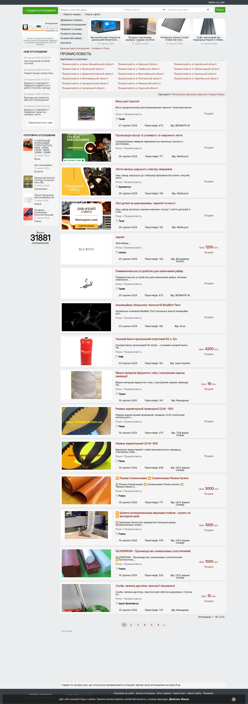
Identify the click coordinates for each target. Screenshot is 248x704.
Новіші (220, 94)
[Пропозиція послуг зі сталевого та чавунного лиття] (86, 148)
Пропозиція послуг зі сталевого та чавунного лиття (149, 135)
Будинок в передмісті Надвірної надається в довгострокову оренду (37, 85)
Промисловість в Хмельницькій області (196, 68)
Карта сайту (194, 693)
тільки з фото (92, 14)
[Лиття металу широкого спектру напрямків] (86, 181)
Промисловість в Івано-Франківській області (88, 64)
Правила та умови (71, 29)
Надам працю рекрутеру (38, 73)
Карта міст (179, 693)
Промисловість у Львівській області (138, 68)
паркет (120, 237)
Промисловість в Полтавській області (139, 78)
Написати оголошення (73, 24)
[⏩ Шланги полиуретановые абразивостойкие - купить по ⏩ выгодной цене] (86, 525)
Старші (212, 94)
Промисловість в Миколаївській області (141, 73)
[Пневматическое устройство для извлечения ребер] (86, 283)
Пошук (220, 9)
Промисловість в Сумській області (138, 88)
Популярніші (179, 94)
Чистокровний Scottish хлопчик (37, 62)
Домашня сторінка (71, 20)
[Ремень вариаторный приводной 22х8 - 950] (86, 421)
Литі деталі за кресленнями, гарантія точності (145, 203)
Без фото (86, 249)
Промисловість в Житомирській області (85, 78)
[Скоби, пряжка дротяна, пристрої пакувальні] (86, 598)
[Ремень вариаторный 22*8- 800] (86, 456)
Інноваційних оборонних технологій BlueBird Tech (148, 305)
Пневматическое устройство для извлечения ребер (149, 271)
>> (164, 624)
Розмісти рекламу (71, 33)
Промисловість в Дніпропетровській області (87, 73)
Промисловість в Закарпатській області (85, 83)
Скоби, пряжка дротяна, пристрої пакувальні (145, 585)
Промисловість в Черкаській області (195, 73)
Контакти (66, 42)
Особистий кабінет (71, 38)
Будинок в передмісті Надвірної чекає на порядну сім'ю (36, 112)
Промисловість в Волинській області (83, 68)
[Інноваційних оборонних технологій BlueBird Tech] (86, 317)
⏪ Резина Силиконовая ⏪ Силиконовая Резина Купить (152, 478)
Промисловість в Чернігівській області (196, 78)
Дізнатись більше (179, 699)
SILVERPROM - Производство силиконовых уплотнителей (153, 551)
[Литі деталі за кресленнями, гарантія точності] (86, 215)
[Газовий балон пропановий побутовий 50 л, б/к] (86, 351)
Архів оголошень (145, 693)
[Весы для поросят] (86, 113)
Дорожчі (202, 94)
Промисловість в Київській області (138, 64)
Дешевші (191, 94)
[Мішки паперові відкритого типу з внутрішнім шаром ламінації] (86, 385)
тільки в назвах (72, 14)
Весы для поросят (127, 101)
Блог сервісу (164, 693)
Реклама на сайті (124, 693)
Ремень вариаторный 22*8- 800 (137, 443)
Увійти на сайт (216, 2)
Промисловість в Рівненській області (139, 83)
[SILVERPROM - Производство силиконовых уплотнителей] (86, 563)
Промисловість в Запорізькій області (83, 88)
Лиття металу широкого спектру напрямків (144, 169)
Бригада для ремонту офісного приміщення (36, 98)
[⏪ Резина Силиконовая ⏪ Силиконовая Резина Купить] (86, 490)
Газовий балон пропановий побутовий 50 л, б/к (146, 339)
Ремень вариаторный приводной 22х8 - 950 (144, 408)
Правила (208, 693)
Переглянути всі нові (40, 122)
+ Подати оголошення (40, 10)
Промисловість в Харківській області (195, 64)
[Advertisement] (143, 656)
